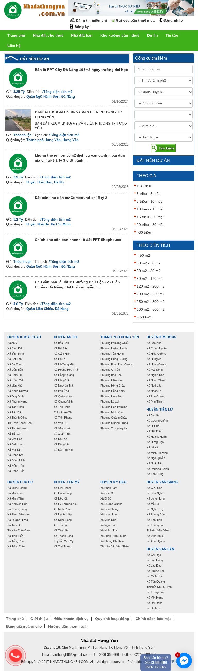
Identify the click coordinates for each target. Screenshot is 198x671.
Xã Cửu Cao (154, 487)
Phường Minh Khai (111, 412)
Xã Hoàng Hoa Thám (67, 369)
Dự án (152, 35)
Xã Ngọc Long (63, 519)
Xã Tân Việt (61, 530)
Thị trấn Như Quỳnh (159, 586)
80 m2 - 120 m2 (150, 278)
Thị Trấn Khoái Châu (20, 422)
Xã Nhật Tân (154, 463)
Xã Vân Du (60, 422)
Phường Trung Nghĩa (113, 428)
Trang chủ (16, 35)
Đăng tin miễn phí (91, 20)
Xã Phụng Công (156, 514)
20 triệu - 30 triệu (151, 225)
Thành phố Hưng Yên (119, 337)
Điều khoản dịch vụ (71, 619)
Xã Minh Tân (15, 493)
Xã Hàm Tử (14, 375)
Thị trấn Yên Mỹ (64, 541)
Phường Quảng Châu (113, 417)
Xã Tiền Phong (63, 417)
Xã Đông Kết (15, 454)
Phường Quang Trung (114, 422)
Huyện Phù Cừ (20, 482)
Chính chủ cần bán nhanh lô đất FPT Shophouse (78, 240)
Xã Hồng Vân (62, 380)
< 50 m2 (143, 255)
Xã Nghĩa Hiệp (63, 514)
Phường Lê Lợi (109, 401)
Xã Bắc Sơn (61, 343)
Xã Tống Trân (16, 546)
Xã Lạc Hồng (155, 560)
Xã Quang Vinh (63, 401)
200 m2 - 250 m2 (151, 294)
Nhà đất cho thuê (48, 35)
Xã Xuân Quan (156, 541)
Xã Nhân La (154, 390)
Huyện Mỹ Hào (113, 482)
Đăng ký (82, 26)
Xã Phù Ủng (61, 390)
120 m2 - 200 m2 (151, 286)
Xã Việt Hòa (14, 438)
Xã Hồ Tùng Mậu (64, 364)
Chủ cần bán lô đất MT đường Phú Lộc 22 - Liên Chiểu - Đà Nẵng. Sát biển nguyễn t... (77, 284)
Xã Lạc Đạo (154, 565)
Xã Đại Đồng (154, 602)
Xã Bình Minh (15, 353)
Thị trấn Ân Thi (63, 412)
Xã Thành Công (17, 417)
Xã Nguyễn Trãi (63, 385)
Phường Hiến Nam (111, 380)
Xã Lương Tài (155, 570)
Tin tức (172, 35)
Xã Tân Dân (14, 412)
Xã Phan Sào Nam (18, 514)
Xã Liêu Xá (60, 498)
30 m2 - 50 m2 (149, 263)
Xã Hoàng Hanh (157, 436)
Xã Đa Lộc (60, 438)
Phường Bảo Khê (111, 375)
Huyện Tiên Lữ (160, 410)
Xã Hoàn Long (63, 493)
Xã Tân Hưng (155, 474)
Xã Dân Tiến (15, 369)
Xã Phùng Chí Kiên (112, 541)
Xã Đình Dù (154, 608)
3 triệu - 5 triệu (149, 194)
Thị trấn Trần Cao (18, 530)
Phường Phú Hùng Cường (116, 364)
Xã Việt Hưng (155, 597)
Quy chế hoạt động (112, 619)
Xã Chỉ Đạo (154, 555)
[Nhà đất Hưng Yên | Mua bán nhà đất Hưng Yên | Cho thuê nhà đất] (34, 11)
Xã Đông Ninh (16, 460)
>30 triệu (144, 232)
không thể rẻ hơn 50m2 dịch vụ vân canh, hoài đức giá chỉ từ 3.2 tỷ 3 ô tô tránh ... (80, 157)
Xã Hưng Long (109, 514)
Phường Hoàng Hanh (113, 348)
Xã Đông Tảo (15, 465)
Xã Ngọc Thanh (156, 380)
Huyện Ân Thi (66, 337)
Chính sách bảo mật (153, 619)
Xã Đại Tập (14, 449)
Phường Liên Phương (113, 406)
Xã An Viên (153, 415)
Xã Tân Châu (15, 406)
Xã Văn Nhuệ (62, 428)
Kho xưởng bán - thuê (119, 35)
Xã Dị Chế (153, 426)
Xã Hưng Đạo (155, 442)
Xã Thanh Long (63, 535)
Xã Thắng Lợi (155, 525)
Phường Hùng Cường (113, 359)
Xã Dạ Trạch (15, 364)
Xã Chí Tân (14, 359)
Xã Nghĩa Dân (155, 375)
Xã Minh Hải (154, 576)
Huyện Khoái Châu (24, 337)
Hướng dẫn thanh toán (68, 626)
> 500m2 (144, 317)
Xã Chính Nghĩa (157, 348)
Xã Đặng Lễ (61, 444)
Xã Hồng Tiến (15, 380)
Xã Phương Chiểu (158, 468)
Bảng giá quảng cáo (24, 626)
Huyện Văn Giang (162, 482)
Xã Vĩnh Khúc (155, 535)
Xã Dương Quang (111, 503)
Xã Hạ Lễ (59, 359)
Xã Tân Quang (156, 581)
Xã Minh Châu (62, 509)
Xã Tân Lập (61, 525)
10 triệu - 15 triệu (151, 209)
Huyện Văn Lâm (161, 549)
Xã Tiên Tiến (15, 535)
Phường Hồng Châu (112, 385)
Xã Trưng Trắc (156, 592)
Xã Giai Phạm (62, 487)
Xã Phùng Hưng (17, 401)
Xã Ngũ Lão (154, 385)
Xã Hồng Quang (64, 375)
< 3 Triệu (144, 186)
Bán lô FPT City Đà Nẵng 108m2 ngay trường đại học (81, 70)
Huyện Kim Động (161, 337)
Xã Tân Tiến (154, 519)
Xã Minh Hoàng (17, 487)
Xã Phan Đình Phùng (113, 535)
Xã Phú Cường (156, 396)
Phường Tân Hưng (112, 353)
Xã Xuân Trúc (62, 433)
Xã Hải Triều (154, 431)
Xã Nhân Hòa (108, 530)
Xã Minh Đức (108, 519)
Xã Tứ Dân (14, 433)
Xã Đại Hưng (15, 444)
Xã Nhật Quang (17, 509)
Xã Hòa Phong (109, 509)
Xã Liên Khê (14, 385)
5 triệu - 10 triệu (150, 201)
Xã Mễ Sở (153, 503)
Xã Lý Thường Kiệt (65, 503)
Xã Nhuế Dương (17, 390)
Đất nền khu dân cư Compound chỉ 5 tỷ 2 (71, 197)
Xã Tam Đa (14, 525)
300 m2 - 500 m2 (151, 309)
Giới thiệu (39, 619)
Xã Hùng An (154, 359)
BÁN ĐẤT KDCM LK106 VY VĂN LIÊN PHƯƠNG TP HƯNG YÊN (78, 114)
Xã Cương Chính (157, 420)
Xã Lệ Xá (152, 447)
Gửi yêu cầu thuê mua (135, 20)
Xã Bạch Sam (108, 487)
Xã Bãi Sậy (61, 348)
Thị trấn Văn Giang (158, 530)
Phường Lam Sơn (111, 396)
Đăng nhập (173, 20)
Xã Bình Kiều (15, 348)
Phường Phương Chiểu (114, 343)
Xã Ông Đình (15, 396)
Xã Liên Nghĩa (155, 493)
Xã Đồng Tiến (15, 470)
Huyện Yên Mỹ (67, 482)
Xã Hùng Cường (157, 364)
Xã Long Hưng (156, 498)
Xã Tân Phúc (62, 406)
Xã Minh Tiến (15, 498)
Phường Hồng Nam (112, 390)
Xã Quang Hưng (17, 519)
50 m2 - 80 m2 (149, 271)
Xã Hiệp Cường (156, 353)
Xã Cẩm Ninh (62, 353)
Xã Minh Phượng (157, 452)
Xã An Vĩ (12, 343)
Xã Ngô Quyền (156, 458)
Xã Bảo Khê (154, 343)
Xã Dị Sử (105, 498)
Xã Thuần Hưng (17, 428)
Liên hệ (14, 46)
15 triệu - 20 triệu (151, 217)
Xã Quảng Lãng (63, 396)
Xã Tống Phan (16, 541)
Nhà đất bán (82, 35)
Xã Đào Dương (63, 449)
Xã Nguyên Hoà (17, 503)
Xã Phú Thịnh (155, 401)
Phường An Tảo (110, 369)
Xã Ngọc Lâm (108, 525)
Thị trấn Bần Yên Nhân (114, 546)
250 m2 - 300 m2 (151, 302)
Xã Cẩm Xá (107, 493)
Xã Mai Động (155, 369)
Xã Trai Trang (62, 546)
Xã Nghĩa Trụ (155, 509)
